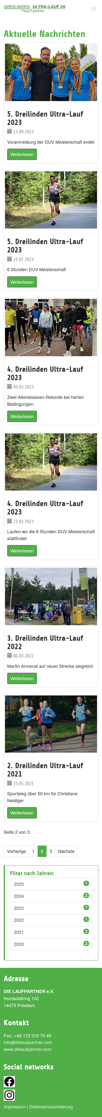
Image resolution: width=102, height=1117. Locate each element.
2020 (50, 943)
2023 (50, 907)
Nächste (66, 851)
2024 (50, 895)
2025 (50, 883)
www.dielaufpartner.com (27, 1049)
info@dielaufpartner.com (28, 1042)
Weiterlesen (22, 154)
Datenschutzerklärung (51, 1106)
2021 (50, 931)
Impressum (15, 1106)
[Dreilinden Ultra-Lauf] (35, 8)
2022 (50, 919)
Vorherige (16, 851)
